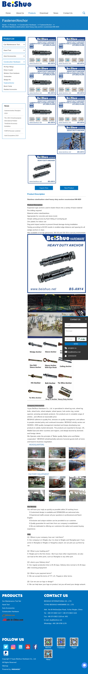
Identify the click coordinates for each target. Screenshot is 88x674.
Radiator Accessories (10, 89)
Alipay (48, 659)
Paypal (74, 647)
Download (44, 13)
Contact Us (67, 13)
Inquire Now (44, 188)
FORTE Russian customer (12, 131)
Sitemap (5, 666)
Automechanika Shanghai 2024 (12, 112)
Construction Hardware (28, 25)
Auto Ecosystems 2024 (11, 135)
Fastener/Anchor (46, 25)
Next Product (69, 188)
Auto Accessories (10, 56)
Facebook (61, 647)
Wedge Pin (7, 80)
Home (8, 13)
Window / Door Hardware (11, 73)
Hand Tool (7, 50)
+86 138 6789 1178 (59, 623)
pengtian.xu (72, 348)
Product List (9, 39)
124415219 (72, 356)
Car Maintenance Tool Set (13, 44)
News (56, 13)
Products (32, 13)
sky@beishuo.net (56, 620)
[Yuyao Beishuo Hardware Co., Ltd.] (16, 6)
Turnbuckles (7, 76)
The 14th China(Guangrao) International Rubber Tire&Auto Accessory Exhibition (12, 122)
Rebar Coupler (8, 70)
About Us (20, 13)
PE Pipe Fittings (9, 67)
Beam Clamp (8, 86)
